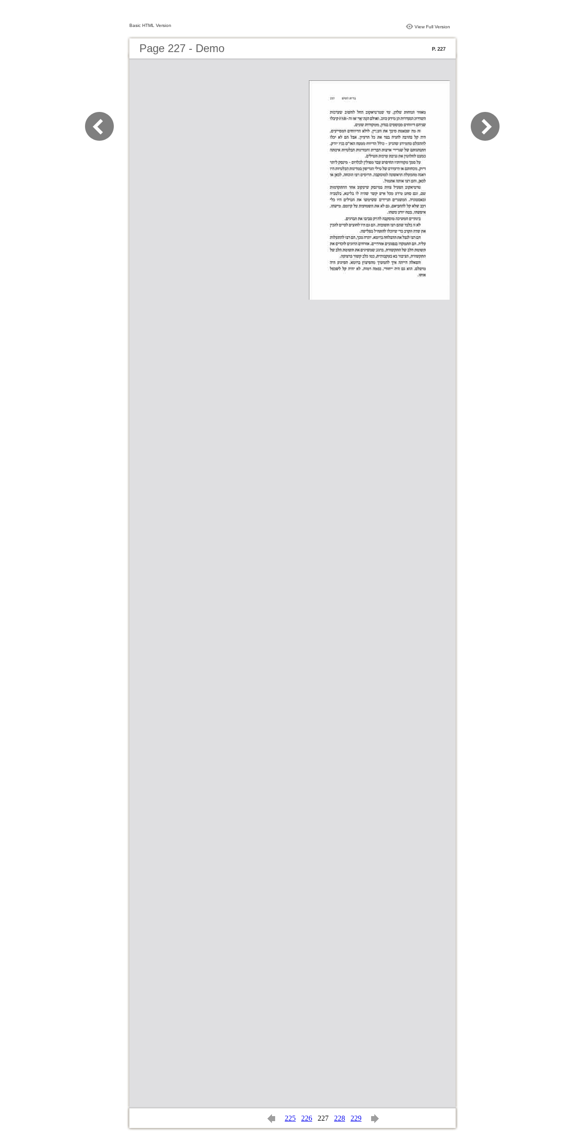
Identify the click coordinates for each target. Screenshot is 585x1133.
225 (290, 1118)
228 (339, 1118)
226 (306, 1118)
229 (356, 1118)
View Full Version (432, 26)
